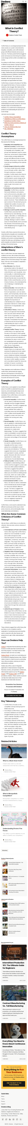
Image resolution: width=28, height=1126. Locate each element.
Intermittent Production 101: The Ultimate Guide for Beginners (13, 965)
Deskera (3, 646)
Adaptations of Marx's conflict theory (14, 118)
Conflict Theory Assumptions (12, 117)
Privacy (3, 1101)
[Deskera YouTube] (13, 1119)
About (2, 1096)
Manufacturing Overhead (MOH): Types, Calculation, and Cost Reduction (16, 912)
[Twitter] (6, 1119)
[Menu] (25, 1)
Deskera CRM (12, 674)
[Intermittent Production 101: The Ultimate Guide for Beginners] (14, 952)
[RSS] (20, 1119)
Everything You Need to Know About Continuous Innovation (14, 1044)
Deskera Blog (6, 1107)
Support (3, 1104)
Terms (3, 1098)
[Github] (17, 1119)
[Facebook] (2, 1119)
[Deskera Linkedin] (9, 1119)
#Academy (4, 850)
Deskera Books (5, 655)
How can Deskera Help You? (12, 126)
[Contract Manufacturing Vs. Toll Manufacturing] (14, 993)
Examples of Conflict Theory (12, 120)
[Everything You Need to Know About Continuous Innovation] (14, 1031)
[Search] (23, 1)
